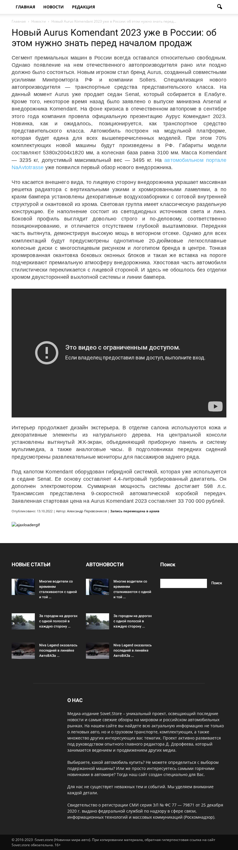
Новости (53, 7)
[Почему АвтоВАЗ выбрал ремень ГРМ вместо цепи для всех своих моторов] (23, 651)
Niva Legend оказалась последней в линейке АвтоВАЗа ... (58, 650)
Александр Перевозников (87, 511)
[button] (219, 7)
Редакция (83, 7)
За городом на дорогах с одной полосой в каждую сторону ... (58, 621)
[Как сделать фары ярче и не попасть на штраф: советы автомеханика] (23, 587)
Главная (25, 7)
